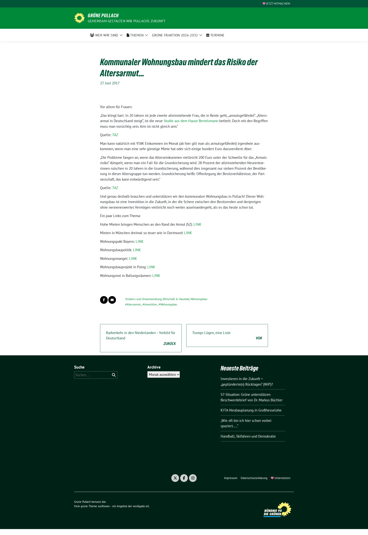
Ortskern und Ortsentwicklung (143, 299)
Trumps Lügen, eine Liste (227, 335)
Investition (150, 304)
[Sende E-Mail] (112, 300)
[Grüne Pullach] (79, 17)
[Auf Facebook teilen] (104, 300)
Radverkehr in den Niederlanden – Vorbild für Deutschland (141, 338)
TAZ (115, 135)
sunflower (104, 506)
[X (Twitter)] (175, 478)
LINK (197, 224)
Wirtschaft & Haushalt (176, 299)
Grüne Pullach (103, 15)
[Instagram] (193, 478)
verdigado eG (141, 506)
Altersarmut (134, 304)
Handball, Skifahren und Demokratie (248, 436)
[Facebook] (184, 478)
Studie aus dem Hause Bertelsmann (191, 121)
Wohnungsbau (199, 299)
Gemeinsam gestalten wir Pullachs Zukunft (126, 21)
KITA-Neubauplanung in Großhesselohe (251, 410)
